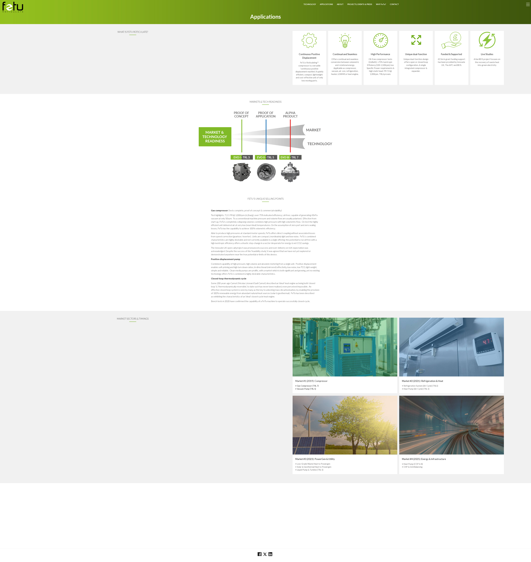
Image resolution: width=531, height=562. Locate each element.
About (340, 4)
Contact (394, 4)
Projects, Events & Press (359, 4)
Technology (309, 4)
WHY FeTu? (381, 4)
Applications (326, 4)
